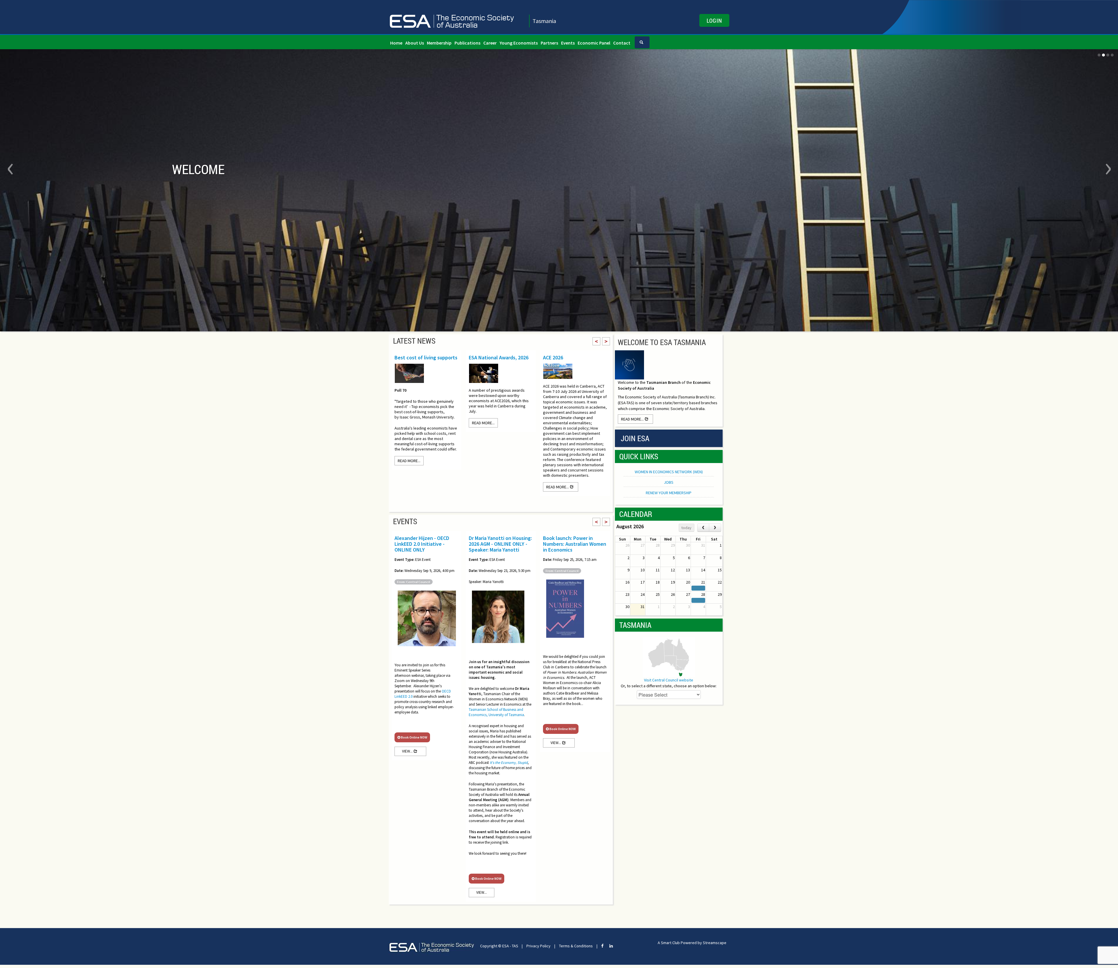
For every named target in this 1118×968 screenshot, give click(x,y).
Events (568, 43)
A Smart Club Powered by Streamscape (692, 945)
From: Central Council (413, 584)
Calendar (635, 517)
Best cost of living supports (426, 360)
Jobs (668, 485)
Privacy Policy (538, 948)
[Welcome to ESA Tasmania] (629, 367)
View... (407, 754)
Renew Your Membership (668, 495)
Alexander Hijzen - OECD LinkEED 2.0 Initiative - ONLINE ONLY (422, 547)
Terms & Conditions (576, 948)
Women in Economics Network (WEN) (669, 474)
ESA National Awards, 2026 (498, 360)
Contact (621, 43)
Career (490, 43)
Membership (439, 43)
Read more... (409, 463)
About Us (414, 43)
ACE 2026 (553, 360)
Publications (467, 43)
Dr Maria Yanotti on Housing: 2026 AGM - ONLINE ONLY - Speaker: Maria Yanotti (500, 547)
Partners (549, 43)
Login (714, 20)
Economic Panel (594, 43)
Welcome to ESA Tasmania (662, 345)
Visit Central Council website (668, 683)
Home (396, 43)
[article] (501, 774)
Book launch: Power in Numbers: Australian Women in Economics (574, 547)
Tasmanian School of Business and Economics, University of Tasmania (496, 715)
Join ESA (635, 441)
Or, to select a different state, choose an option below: (669, 688)
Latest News (414, 344)
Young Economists (519, 43)
